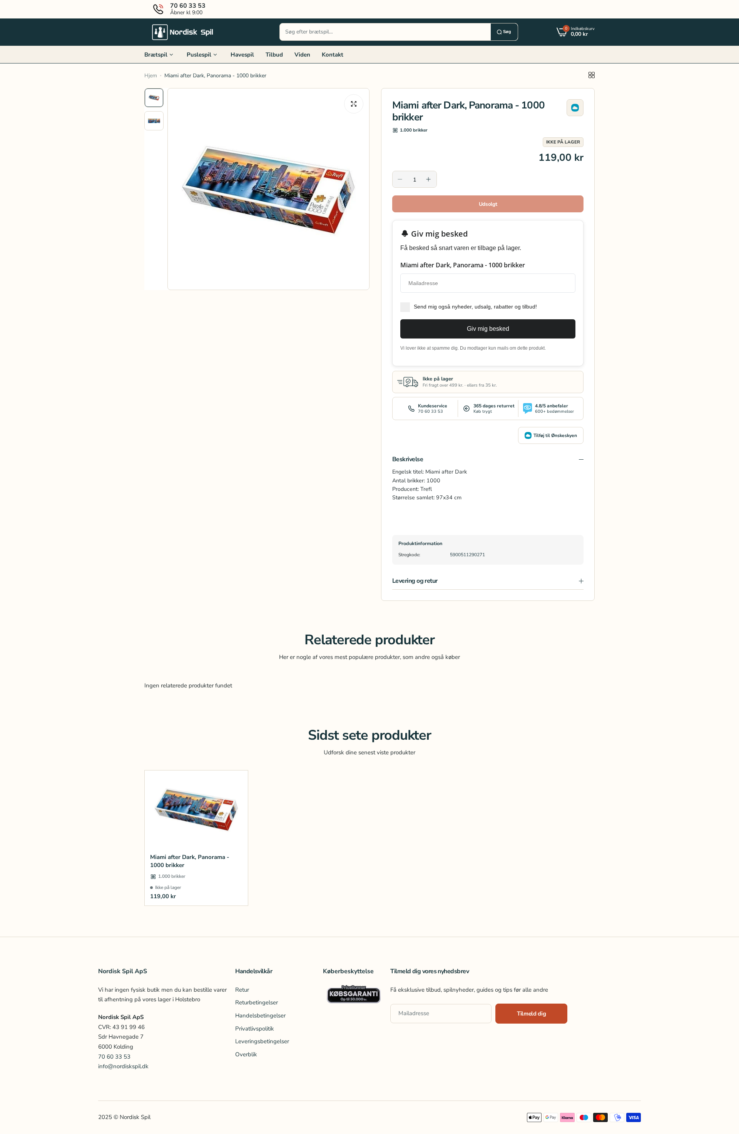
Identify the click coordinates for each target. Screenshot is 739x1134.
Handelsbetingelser (260, 1015)
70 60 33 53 (114, 1057)
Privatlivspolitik (254, 1028)
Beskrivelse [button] (407, 459)
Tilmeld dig (531, 1014)
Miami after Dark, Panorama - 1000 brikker (189, 861)
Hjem (150, 75)
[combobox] (385, 31)
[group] (268, 189)
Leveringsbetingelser (262, 1042)
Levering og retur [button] (415, 581)
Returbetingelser (256, 1003)
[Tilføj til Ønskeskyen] (575, 107)
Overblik (246, 1054)
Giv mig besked (488, 328)
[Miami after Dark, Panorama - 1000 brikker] (196, 809)
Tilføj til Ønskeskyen (555, 435)
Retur (242, 990)
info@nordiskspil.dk (123, 1067)
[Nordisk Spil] (182, 32)
